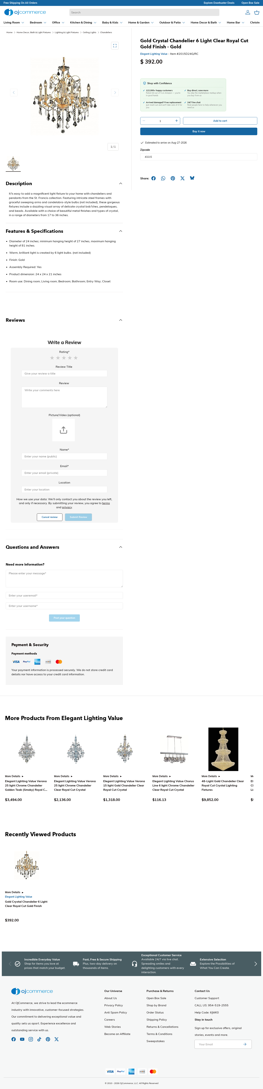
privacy (67, 507)
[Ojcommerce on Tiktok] (39, 1037)
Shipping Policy (157, 1019)
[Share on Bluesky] (192, 178)
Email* (64, 466)
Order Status (155, 1012)
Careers (109, 1019)
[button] (52, 357)
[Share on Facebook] (153, 178)
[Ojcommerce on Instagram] (31, 1037)
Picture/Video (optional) (64, 415)
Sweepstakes (156, 1041)
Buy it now (199, 131)
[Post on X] (182, 178)
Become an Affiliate (117, 1034)
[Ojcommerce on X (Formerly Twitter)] (56, 1037)
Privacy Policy (113, 1005)
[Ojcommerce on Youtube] (22, 1037)
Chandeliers (106, 32)
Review (64, 383)
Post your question (64, 618)
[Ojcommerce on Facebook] (14, 1037)
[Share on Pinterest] (173, 178)
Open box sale (250, 2)
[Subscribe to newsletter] (245, 1044)
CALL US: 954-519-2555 (211, 1005)
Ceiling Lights (89, 32)
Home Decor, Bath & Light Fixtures (34, 32)
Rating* (64, 352)
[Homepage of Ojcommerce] (25, 12)
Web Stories (112, 1026)
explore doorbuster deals (219, 2)
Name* (64, 449)
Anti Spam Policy (115, 1012)
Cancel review (50, 517)
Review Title (64, 366)
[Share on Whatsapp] (163, 178)
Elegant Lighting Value (153, 53)
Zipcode (145, 149)
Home (9, 32)
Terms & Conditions (159, 1034)
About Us (110, 998)
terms (106, 503)
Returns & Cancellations (162, 1026)
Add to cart (220, 120)
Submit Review (78, 517)
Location (64, 482)
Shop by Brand (156, 1005)
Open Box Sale (156, 998)
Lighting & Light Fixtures (67, 32)
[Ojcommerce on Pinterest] (48, 1037)
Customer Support (207, 998)
